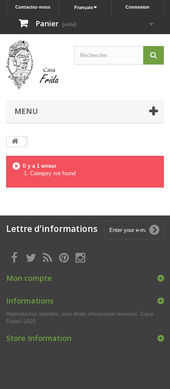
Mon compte (29, 278)
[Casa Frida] (32, 64)
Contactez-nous (32, 7)
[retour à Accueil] (15, 142)
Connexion (137, 7)
